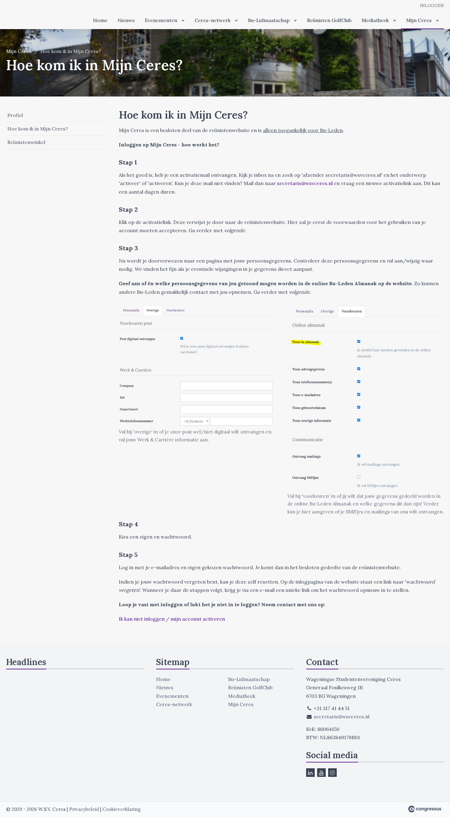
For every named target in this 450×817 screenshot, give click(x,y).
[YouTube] (321, 772)
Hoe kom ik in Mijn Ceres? (37, 129)
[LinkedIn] (310, 772)
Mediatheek (375, 20)
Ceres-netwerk (213, 20)
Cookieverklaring (122, 809)
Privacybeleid (84, 809)
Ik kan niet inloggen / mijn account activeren (172, 619)
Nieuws (126, 20)
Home (100, 20)
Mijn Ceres (419, 20)
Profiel (15, 115)
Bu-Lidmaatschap (269, 20)
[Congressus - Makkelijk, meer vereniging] (425, 809)
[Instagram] (332, 772)
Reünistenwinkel (26, 142)
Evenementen (161, 20)
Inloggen (432, 5)
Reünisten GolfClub (329, 20)
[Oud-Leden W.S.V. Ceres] (24, 15)
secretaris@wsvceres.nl (305, 183)
